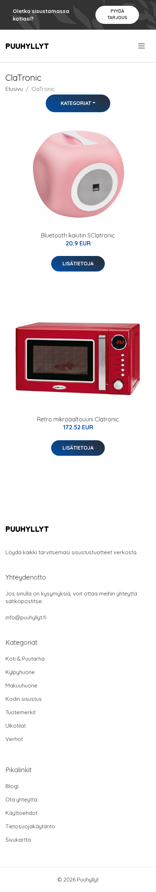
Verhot (14, 739)
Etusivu (14, 88)
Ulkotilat (15, 725)
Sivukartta (18, 839)
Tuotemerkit (20, 712)
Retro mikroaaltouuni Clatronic (78, 419)
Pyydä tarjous (117, 14)
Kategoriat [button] (76, 103)
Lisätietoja (78, 263)
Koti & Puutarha (25, 658)
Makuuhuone (21, 685)
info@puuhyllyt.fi (25, 617)
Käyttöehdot (21, 812)
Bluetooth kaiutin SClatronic (78, 235)
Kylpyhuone (20, 672)
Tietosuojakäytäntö (30, 826)
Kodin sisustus (23, 698)
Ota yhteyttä (21, 799)
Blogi (12, 786)
